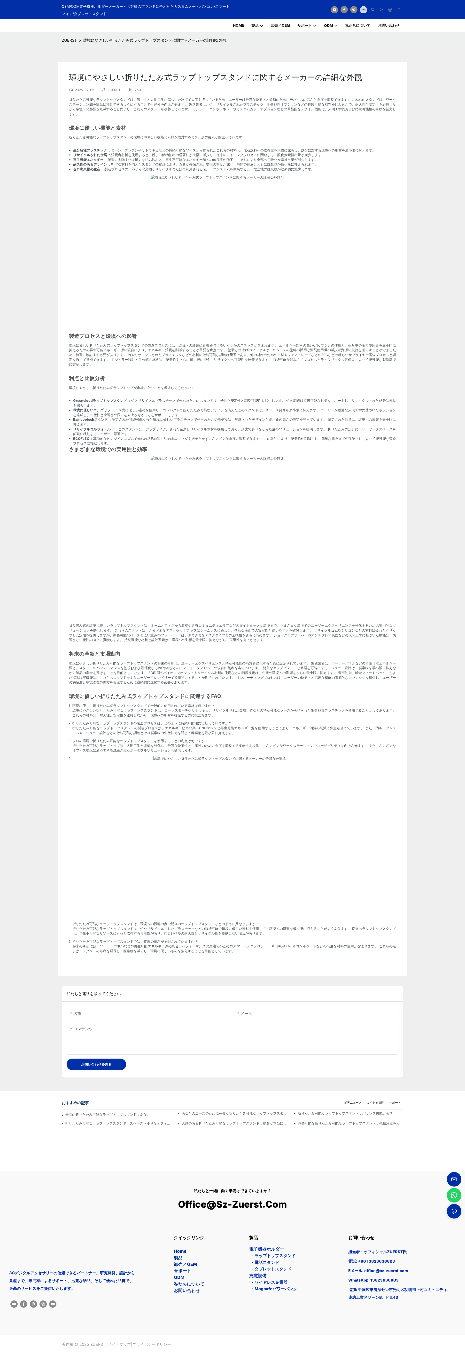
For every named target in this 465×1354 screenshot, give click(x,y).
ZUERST (69, 40)
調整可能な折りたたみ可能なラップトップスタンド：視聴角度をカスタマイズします (350, 1123)
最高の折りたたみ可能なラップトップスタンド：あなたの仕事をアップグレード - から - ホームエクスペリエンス (107, 1114)
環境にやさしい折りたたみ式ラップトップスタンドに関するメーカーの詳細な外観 (154, 40)
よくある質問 (375, 1102)
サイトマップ (119, 1344)
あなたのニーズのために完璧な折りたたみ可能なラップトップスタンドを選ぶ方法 (234, 1113)
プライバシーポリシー (151, 1344)
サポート (395, 1102)
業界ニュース (353, 1102)
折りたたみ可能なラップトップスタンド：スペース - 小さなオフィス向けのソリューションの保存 (118, 1123)
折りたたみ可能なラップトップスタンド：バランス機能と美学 (345, 1113)
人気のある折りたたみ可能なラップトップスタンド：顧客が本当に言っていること (234, 1123)
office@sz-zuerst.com (232, 1204)
